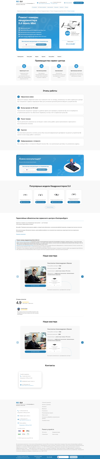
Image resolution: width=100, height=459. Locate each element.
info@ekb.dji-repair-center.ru (28, 381)
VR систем (44, 432)
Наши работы (51, 56)
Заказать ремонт (25, 202)
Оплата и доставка (46, 404)
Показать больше (50, 207)
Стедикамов (45, 434)
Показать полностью (21, 234)
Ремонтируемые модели (47, 412)
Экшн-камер (55, 434)
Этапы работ (29, 56)
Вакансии (56, 7)
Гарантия (43, 56)
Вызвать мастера (35, 285)
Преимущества (20, 56)
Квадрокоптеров (56, 432)
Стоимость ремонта (46, 402)
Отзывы (66, 7)
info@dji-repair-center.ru (24, 415)
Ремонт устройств (42, 7)
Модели (36, 56)
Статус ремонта (69, 2)
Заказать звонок (79, 2)
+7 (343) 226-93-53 (56, 2)
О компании (34, 7)
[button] (82, 276)
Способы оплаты (46, 420)
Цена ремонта (50, 7)
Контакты (61, 7)
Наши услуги (45, 414)
